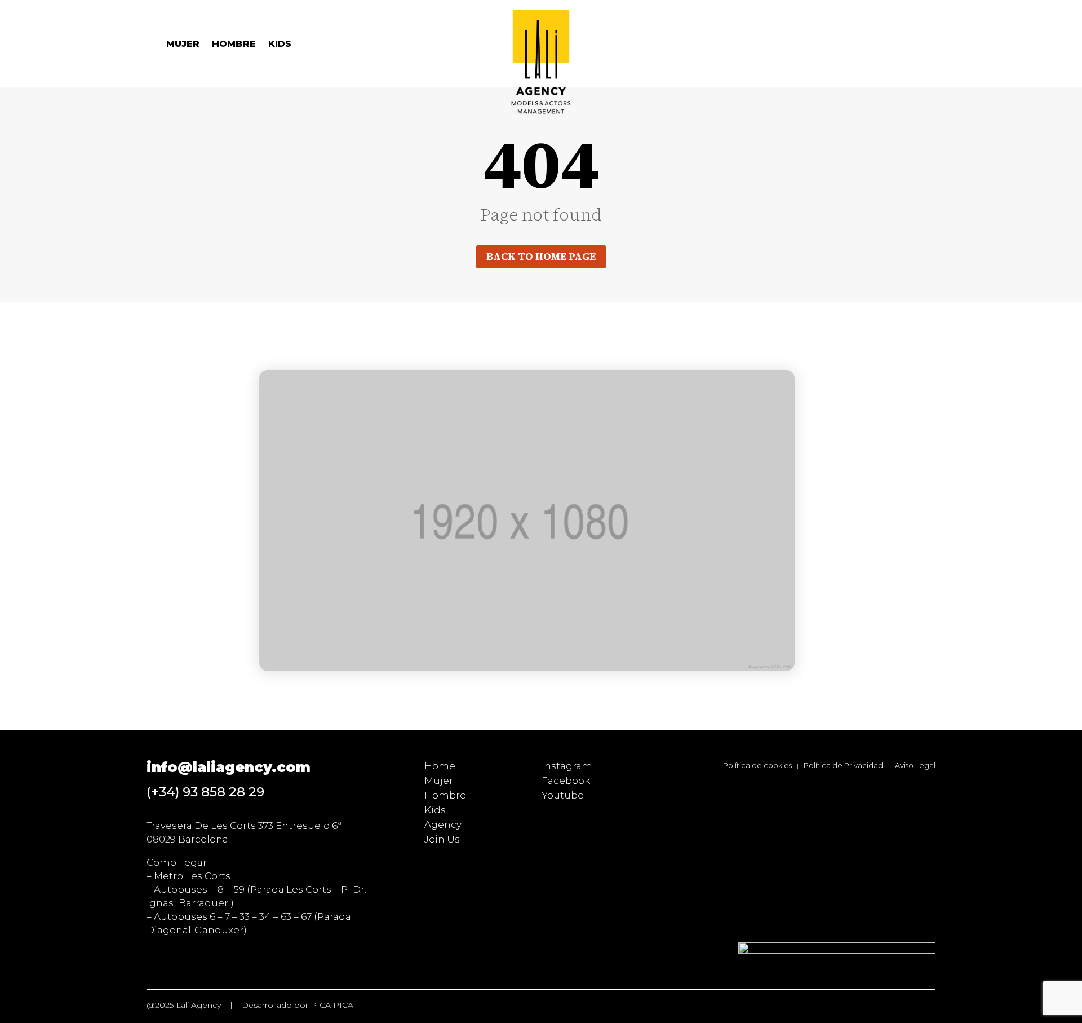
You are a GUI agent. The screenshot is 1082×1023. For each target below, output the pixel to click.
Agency (443, 824)
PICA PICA (332, 1005)
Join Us (442, 839)
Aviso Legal (915, 765)
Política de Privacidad (843, 765)
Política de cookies (757, 765)
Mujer (182, 44)
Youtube (563, 795)
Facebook (566, 780)
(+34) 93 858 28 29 (205, 792)
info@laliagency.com (229, 767)
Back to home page (541, 256)
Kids (279, 44)
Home (439, 765)
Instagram (567, 765)
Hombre (234, 44)
